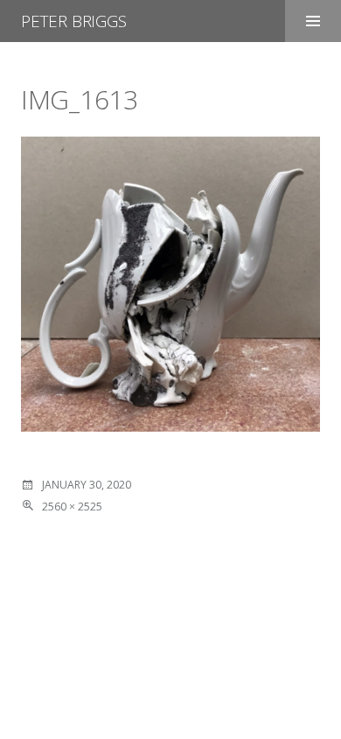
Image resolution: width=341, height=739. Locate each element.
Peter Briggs (74, 21)
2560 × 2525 (72, 506)
